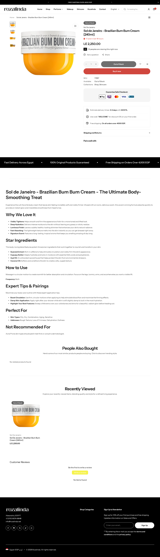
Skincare (102, 84)
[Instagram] (14, 528)
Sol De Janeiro (89, 27)
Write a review (80, 472)
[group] (48, 52)
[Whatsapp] (31, 528)
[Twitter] (19, 528)
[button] (48, 2)
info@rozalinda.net (13, 521)
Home (12, 17)
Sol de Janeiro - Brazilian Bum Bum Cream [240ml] (25, 439)
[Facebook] (8, 528)
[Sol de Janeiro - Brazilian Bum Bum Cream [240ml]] (26, 415)
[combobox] (133, 9)
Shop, (96, 84)
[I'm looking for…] (124, 9)
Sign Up (144, 525)
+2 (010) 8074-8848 (13, 518)
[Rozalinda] (15, 9)
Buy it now (117, 71)
